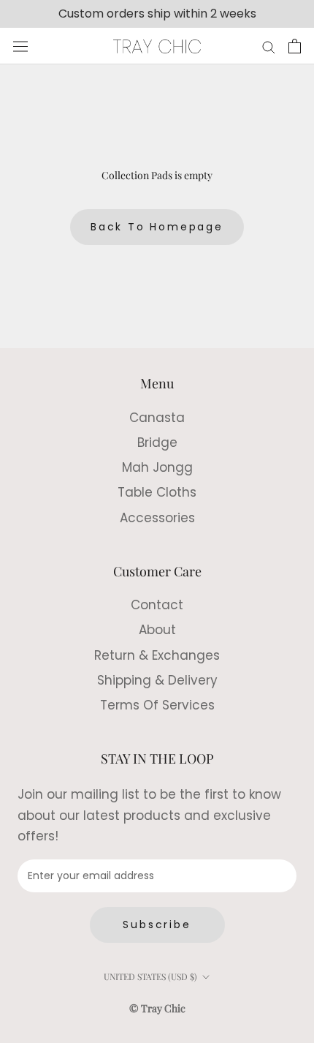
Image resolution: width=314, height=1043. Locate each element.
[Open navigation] (20, 47)
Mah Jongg (157, 467)
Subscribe (157, 924)
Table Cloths (157, 492)
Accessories (157, 518)
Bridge (157, 442)
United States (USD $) (150, 976)
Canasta (157, 418)
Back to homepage (157, 226)
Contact (157, 605)
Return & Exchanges (157, 655)
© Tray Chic (157, 1008)
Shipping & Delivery (157, 680)
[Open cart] (294, 46)
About (157, 630)
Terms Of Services (157, 705)
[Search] (268, 46)
